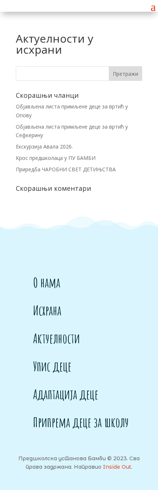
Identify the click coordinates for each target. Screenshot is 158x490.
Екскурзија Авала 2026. (44, 146)
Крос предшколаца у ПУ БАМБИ (56, 157)
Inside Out (117, 467)
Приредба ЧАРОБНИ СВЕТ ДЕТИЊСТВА (66, 169)
